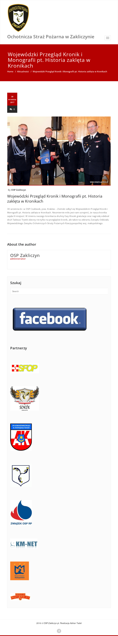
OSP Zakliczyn (18, 189)
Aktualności (23, 71)
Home (10, 71)
